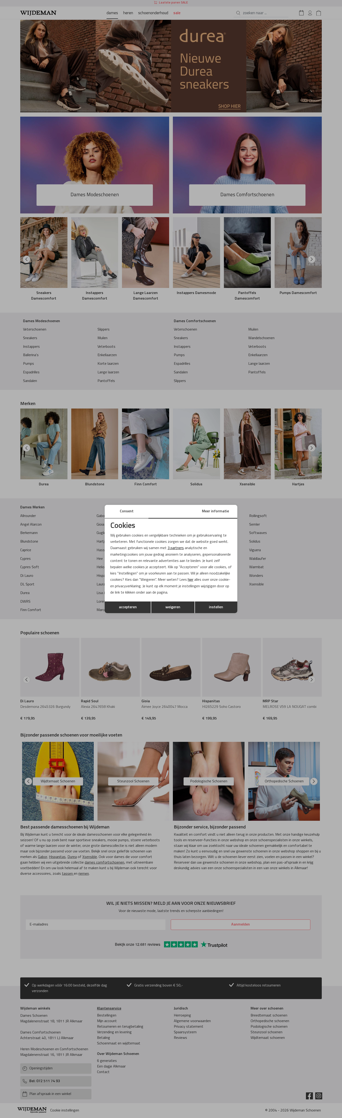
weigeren (172, 607)
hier (190, 580)
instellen (216, 607)
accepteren (128, 607)
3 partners (176, 548)
